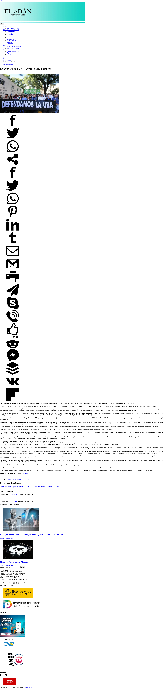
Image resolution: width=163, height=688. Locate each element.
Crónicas (9, 37)
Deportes (9, 53)
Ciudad (5, 36)
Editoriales (9, 42)
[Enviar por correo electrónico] (12, 256)
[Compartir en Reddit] (12, 348)
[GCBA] (12, 636)
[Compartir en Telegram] (12, 296)
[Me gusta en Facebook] (12, 335)
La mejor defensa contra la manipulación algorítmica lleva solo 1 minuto (31, 534)
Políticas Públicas (11, 40)
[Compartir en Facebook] (12, 126)
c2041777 (2, 73)
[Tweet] (12, 139)
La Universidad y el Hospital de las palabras (18, 479)
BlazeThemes (29, 687)
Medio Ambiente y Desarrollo (11, 30)
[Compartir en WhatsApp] (12, 152)
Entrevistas (10, 43)
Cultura (5, 27)
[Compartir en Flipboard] (12, 400)
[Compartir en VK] (12, 387)
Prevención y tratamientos (14, 46)
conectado (14, 494)
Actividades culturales (13, 28)
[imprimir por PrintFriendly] (12, 283)
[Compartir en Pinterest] (12, 217)
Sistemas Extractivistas (13, 51)
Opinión (9, 54)
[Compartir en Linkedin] (12, 230)
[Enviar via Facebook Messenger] (12, 361)
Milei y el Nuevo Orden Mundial (14, 562)
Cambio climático (11, 31)
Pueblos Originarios (12, 34)
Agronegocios (10, 33)
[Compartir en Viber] (12, 322)
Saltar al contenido (5, 0)
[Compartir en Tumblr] (12, 243)
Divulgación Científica (13, 48)
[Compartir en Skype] (12, 309)
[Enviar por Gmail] (12, 269)
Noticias (5, 49)
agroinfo (25, 473)
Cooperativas (10, 39)
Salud (4, 45)
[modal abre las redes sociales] (12, 165)
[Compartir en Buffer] (12, 374)
